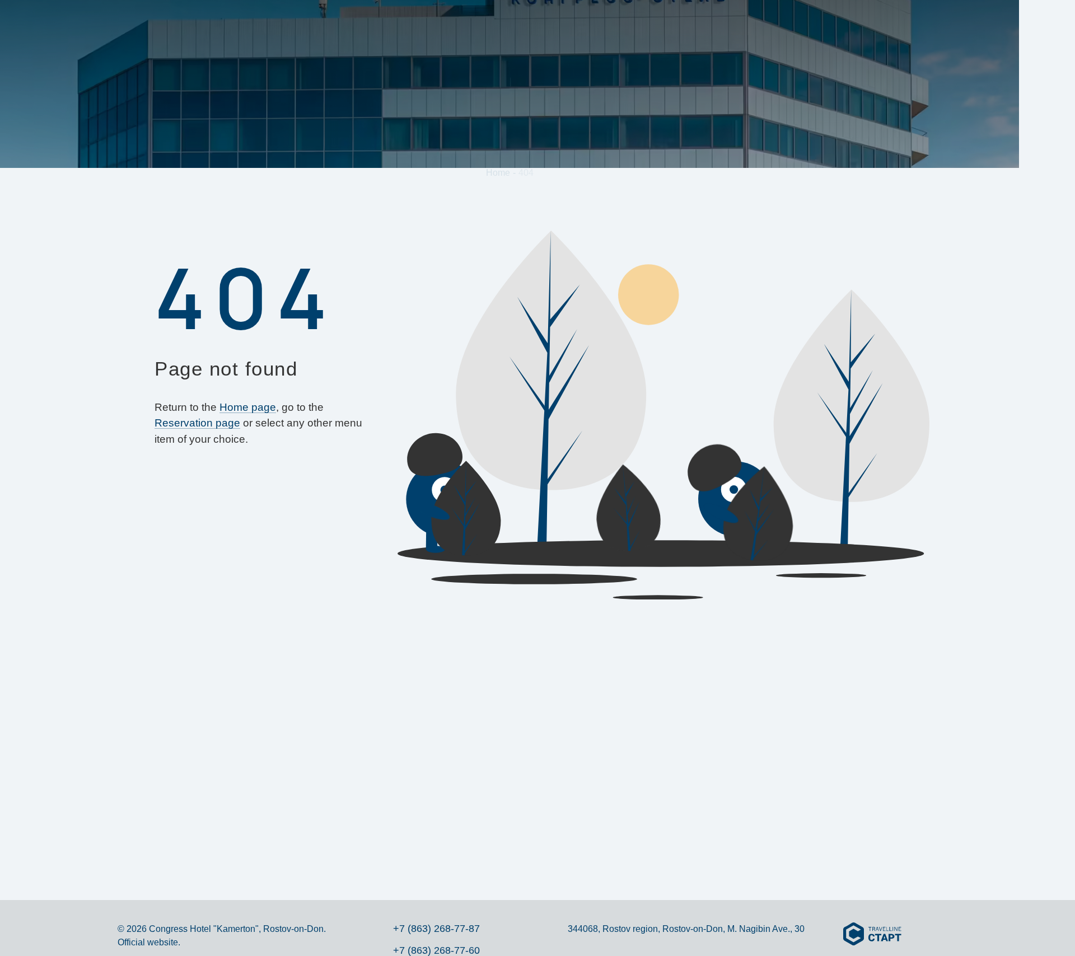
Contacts (894, 27)
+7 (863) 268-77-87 (1046, 170)
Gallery (760, 27)
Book (1002, 25)
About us (314, 27)
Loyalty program (471, 27)
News (801, 27)
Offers (404, 27)
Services (543, 27)
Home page (247, 407)
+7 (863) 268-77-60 (436, 950)
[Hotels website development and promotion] (872, 935)
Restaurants (701, 27)
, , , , (1046, 826)
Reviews (842, 27)
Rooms (361, 27)
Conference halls (617, 27)
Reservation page (197, 423)
